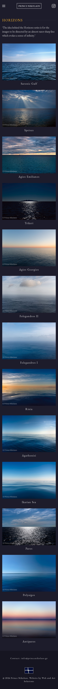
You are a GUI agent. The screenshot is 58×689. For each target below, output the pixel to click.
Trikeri (29, 223)
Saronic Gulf (29, 83)
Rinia (29, 409)
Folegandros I (29, 362)
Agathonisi (29, 455)
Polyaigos (29, 595)
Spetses (29, 130)
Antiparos (29, 641)
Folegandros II (29, 316)
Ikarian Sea (29, 502)
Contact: (29, 658)
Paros (29, 548)
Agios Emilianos (29, 176)
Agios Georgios (29, 269)
